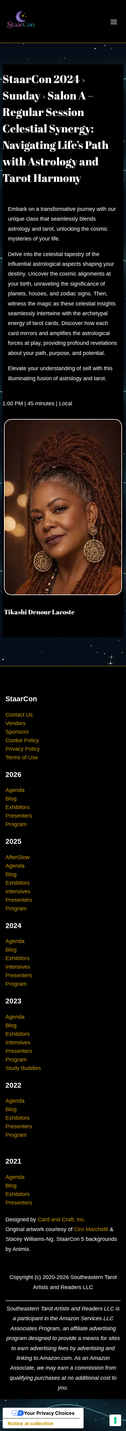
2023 (13, 1001)
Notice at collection (31, 1423)
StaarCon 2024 (41, 78)
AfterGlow (18, 857)
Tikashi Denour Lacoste (39, 612)
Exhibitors (18, 807)
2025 (13, 841)
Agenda (15, 790)
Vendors (16, 723)
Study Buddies (23, 1068)
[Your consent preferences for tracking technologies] (115, 1420)
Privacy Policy (23, 749)
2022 (13, 1085)
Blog (11, 798)
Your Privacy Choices (49, 1413)
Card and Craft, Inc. (62, 1219)
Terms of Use (22, 757)
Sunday (21, 95)
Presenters (19, 815)
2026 (13, 775)
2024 (13, 926)
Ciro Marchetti (91, 1229)
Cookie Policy (22, 740)
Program (16, 824)
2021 (13, 1161)
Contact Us (19, 714)
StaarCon (21, 699)
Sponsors (17, 732)
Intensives (18, 891)
